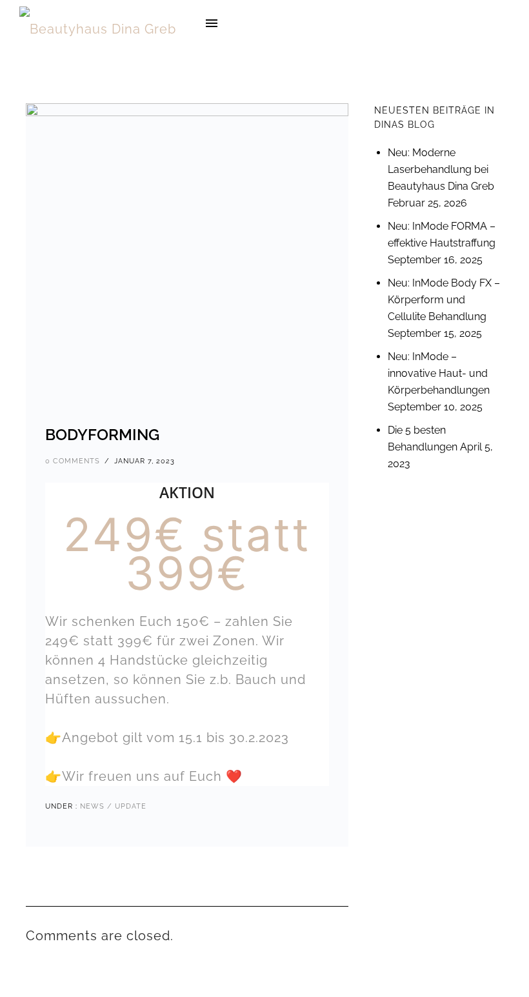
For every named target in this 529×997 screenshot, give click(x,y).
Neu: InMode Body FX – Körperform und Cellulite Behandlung (444, 300)
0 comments (72, 461)
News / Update (111, 806)
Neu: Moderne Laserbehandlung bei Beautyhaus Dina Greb (441, 169)
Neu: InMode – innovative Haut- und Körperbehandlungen (439, 373)
